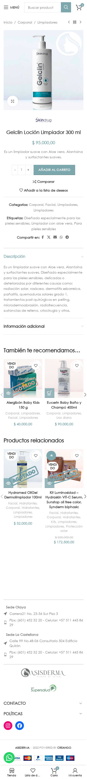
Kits (53, 522)
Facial (50, 204)
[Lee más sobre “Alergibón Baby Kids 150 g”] (8, 393)
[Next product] (80, 22)
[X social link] (49, 237)
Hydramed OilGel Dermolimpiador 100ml (23, 495)
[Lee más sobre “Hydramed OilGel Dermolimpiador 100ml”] (8, 483)
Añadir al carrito (54, 170)
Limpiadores (47, 22)
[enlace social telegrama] (67, 237)
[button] (49, 393)
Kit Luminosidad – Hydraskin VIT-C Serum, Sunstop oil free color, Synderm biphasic (64, 499)
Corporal (25, 22)
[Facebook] (19, 725)
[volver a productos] (75, 22)
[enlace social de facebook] (43, 237)
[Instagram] (8, 725)
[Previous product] (69, 22)
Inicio (8, 22)
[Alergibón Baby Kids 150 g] (23, 378)
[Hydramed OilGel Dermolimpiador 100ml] (23, 468)
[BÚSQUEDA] (66, 7)
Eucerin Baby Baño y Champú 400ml (64, 405)
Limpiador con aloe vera (51, 223)
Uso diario (64, 418)
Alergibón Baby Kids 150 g (23, 405)
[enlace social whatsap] (61, 237)
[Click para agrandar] (12, 101)
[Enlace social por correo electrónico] (55, 237)
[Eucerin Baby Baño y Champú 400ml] (64, 378)
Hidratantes (28, 503)
